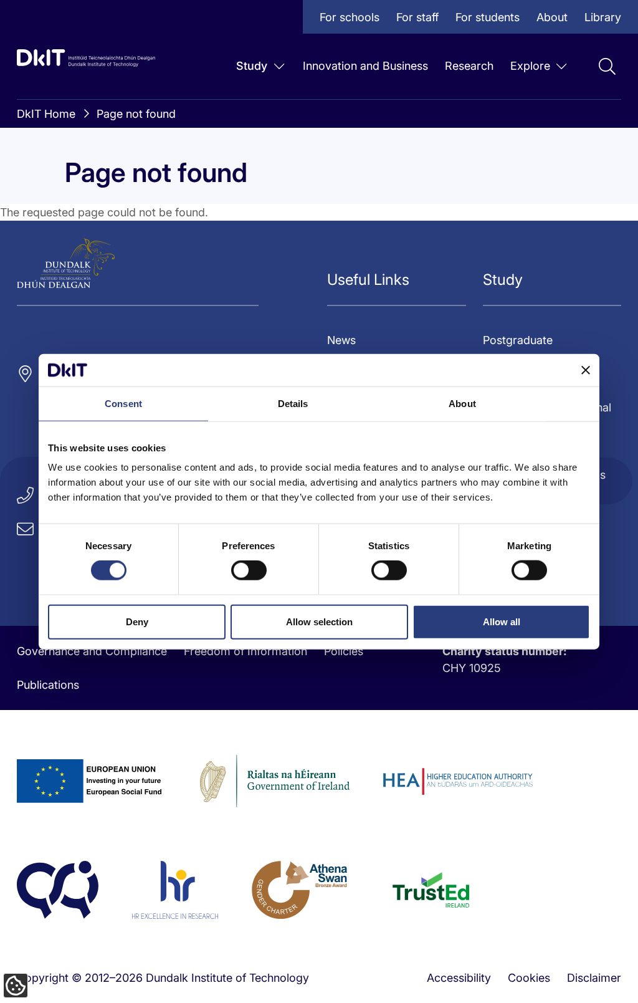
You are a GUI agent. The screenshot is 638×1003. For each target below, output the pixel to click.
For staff (417, 17)
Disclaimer (594, 977)
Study (251, 65)
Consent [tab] (123, 403)
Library (602, 17)
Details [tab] (293, 403)
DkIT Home (46, 113)
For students (487, 17)
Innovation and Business (365, 65)
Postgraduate (518, 340)
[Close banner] (585, 369)
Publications (48, 684)
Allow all (501, 621)
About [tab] (462, 403)
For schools (349, 17)
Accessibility (459, 977)
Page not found (136, 113)
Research (469, 65)
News (341, 340)
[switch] (249, 570)
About (552, 17)
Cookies (529, 977)
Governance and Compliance (92, 651)
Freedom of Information (245, 651)
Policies (343, 651)
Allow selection (319, 621)
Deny (137, 621)
